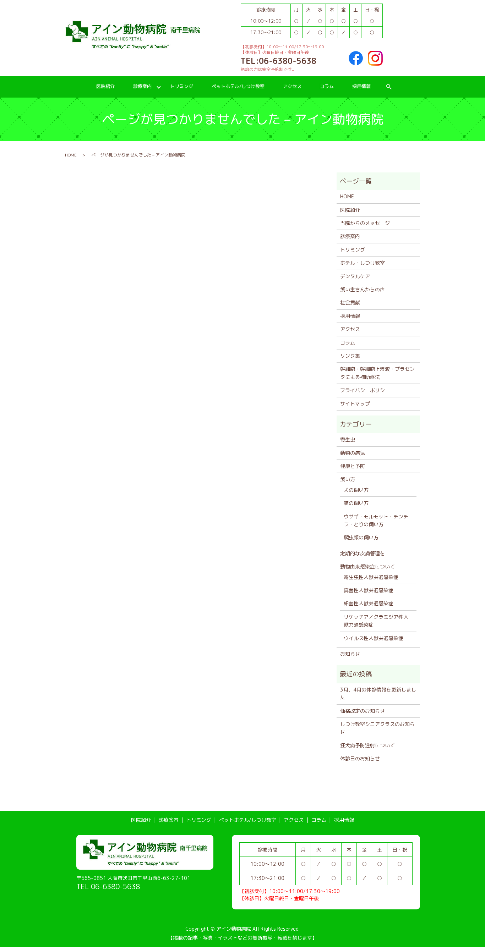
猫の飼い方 (356, 503)
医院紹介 (105, 86)
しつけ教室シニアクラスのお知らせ (377, 728)
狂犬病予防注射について (367, 745)
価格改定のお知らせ (362, 711)
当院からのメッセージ (365, 223)
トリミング (181, 86)
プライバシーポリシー (365, 390)
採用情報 (361, 86)
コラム (327, 86)
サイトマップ (355, 403)
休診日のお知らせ (360, 758)
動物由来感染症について (367, 566)
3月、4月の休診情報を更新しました (378, 693)
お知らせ (350, 653)
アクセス (292, 86)
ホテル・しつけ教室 (362, 262)
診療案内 (142, 86)
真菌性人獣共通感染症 (368, 590)
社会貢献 (350, 302)
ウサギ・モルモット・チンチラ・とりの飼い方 (376, 520)
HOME (71, 155)
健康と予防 (352, 466)
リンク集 (350, 355)
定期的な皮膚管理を (362, 553)
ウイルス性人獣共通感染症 (373, 638)
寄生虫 (347, 439)
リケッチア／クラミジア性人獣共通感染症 (376, 620)
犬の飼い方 (356, 489)
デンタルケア (355, 276)
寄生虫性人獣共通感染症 (371, 577)
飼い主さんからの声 (362, 289)
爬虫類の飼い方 (361, 537)
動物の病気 (352, 453)
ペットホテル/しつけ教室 (238, 86)
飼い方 (347, 479)
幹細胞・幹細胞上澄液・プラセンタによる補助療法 (377, 372)
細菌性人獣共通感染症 (368, 603)
